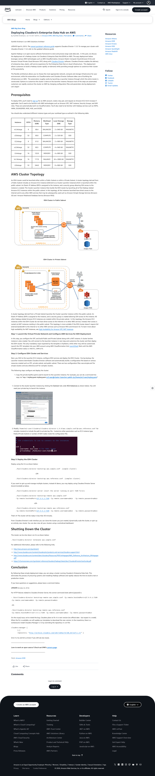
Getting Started (53, 720)
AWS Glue (108, 54)
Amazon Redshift (111, 51)
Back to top (76, 755)
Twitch (110, 83)
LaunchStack (74, 346)
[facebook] (119, 765)
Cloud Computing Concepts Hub (26, 733)
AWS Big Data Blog (18, 28)
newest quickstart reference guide (42, 46)
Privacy (16, 768)
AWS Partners (52, 751)
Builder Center (85, 720)
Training (50, 724)
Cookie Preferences (40, 768)
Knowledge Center (119, 733)
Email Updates (112, 86)
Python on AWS (85, 733)
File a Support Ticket (120, 724)
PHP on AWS (84, 742)
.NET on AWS (84, 729)
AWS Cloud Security (22, 738)
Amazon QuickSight (112, 49)
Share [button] (89, 36)
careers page (52, 647)
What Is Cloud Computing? (24, 724)
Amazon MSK (110, 46)
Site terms (26, 768)
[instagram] (126, 765)
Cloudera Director (58, 61)
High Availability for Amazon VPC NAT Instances (56, 329)
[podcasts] (137, 765)
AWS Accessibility (119, 746)
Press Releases (19, 751)
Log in (54, 687)
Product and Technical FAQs (58, 742)
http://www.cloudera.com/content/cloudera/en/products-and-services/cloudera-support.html (47, 552)
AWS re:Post (117, 729)
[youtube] (133, 765)
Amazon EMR (20, 658)
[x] (115, 765)
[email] (140, 765)
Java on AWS (84, 738)
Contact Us (116, 720)
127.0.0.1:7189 (43, 498)
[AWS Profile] (148, 3)
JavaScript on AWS (86, 746)
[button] (31, 10)
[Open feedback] (152, 388)
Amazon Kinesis (111, 44)
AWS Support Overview (121, 738)
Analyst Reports (53, 746)
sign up (35, 101)
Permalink (67, 36)
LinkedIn (110, 80)
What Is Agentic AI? (21, 729)
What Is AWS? (19, 720)
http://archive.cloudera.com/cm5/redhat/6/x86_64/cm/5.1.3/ (55, 633)
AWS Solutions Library (55, 733)
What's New (18, 742)
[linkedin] (122, 765)
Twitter (110, 75)
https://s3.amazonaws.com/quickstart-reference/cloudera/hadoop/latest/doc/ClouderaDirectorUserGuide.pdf (52, 561)
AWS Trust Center (54, 729)
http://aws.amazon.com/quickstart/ (26, 549)
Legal (114, 751)
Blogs (16, 746)
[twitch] (129, 765)
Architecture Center (54, 738)
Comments (79, 36)
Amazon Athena (111, 39)
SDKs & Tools (84, 724)
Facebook (110, 78)
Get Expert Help (118, 742)
